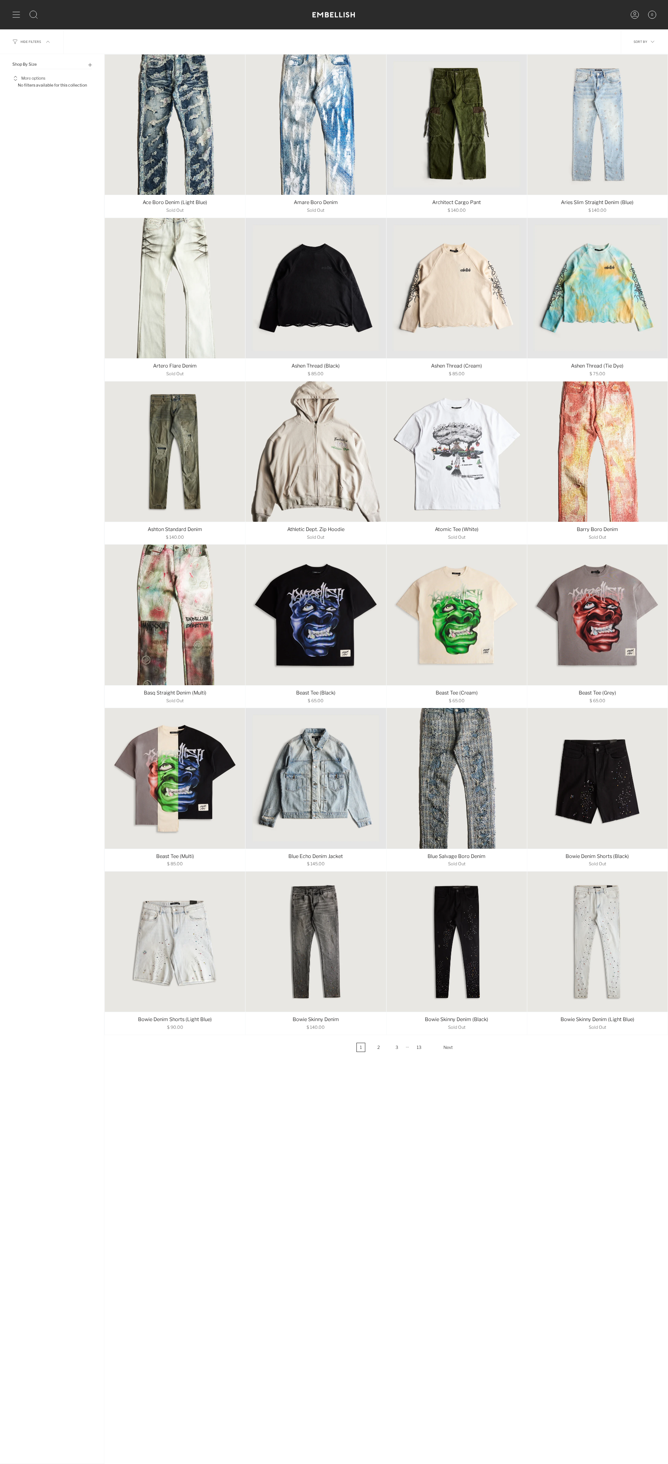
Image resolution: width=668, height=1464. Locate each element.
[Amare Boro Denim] (315, 124)
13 (419, 1047)
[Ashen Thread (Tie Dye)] (597, 288)
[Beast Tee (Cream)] (457, 615)
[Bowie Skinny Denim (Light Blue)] (597, 942)
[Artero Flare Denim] (175, 288)
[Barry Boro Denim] (597, 451)
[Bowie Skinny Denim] (315, 942)
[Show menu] (16, 15)
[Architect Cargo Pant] (457, 124)
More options (33, 78)
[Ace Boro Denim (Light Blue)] (175, 124)
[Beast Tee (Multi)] (175, 778)
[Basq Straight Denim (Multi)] (175, 615)
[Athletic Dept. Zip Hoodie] (315, 451)
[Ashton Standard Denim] (175, 451)
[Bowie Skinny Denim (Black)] (457, 942)
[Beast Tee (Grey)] (597, 615)
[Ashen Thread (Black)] (315, 288)
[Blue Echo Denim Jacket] (315, 778)
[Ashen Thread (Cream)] (457, 288)
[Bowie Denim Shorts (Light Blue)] (175, 942)
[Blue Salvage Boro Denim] (457, 778)
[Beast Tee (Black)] (315, 615)
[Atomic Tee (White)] (457, 451)
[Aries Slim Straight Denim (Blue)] (597, 124)
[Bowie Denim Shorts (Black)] (597, 778)
